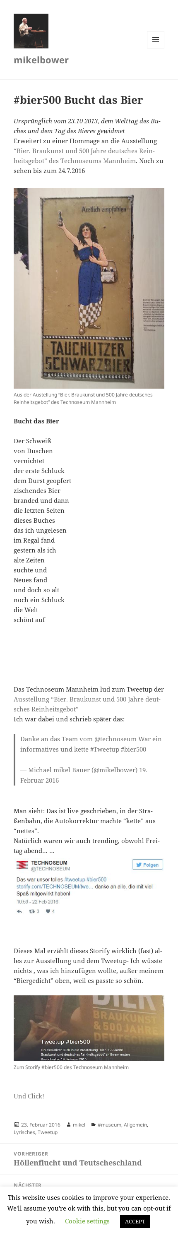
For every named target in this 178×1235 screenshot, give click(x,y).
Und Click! (29, 1096)
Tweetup (48, 1132)
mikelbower (41, 59)
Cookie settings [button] (87, 1221)
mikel (79, 1124)
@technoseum (115, 739)
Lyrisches (24, 1132)
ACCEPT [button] (135, 1221)
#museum (109, 1124)
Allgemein (135, 1124)
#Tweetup (104, 749)
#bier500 (133, 749)
